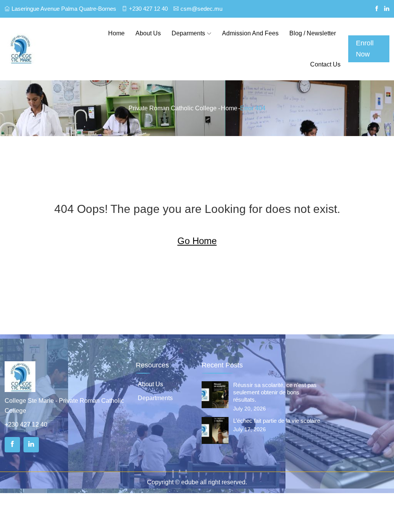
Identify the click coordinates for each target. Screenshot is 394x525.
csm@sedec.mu (201, 8)
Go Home (197, 241)
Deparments (188, 33)
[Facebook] (12, 444)
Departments (155, 398)
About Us (150, 384)
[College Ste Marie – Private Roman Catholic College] (49, 48)
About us (148, 33)
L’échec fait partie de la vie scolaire (276, 420)
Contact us (325, 64)
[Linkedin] (31, 444)
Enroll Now (365, 48)
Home (116, 33)
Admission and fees (250, 33)
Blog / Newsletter (312, 33)
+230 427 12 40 (148, 8)
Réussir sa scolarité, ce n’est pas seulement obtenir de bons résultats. (275, 392)
